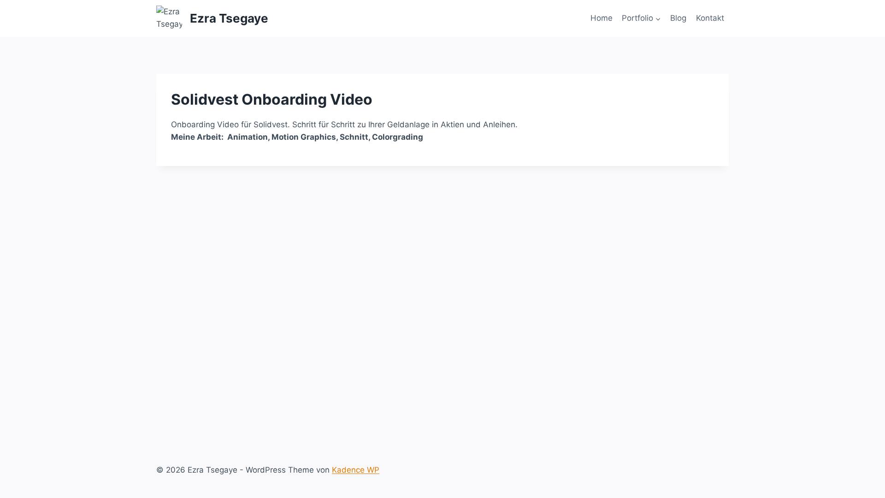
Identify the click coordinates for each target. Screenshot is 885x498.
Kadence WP (355, 469)
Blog (678, 18)
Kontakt (710, 18)
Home (601, 18)
